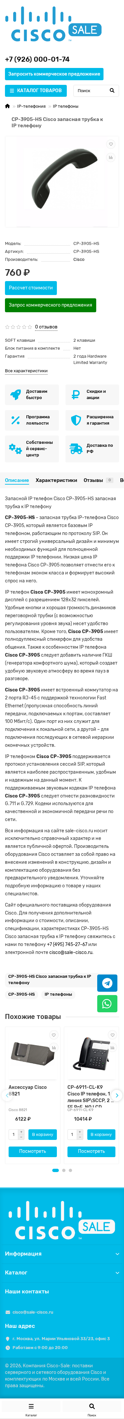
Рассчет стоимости (31, 288)
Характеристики (56, 480)
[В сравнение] (110, 157)
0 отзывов (46, 327)
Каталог (16, 1272)
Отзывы (97, 480)
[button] (55, 1170)
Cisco (78, 259)
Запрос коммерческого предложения (50, 305)
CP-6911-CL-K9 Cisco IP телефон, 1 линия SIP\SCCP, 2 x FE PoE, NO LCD (90, 1096)
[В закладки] (110, 144)
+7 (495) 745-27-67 (67, 944)
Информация (23, 1253)
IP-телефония (31, 106)
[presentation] (7, 1095)
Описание (17, 480)
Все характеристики (26, 370)
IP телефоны (65, 106)
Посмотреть (32, 1151)
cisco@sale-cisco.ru (70, 952)
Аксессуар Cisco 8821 (28, 1091)
